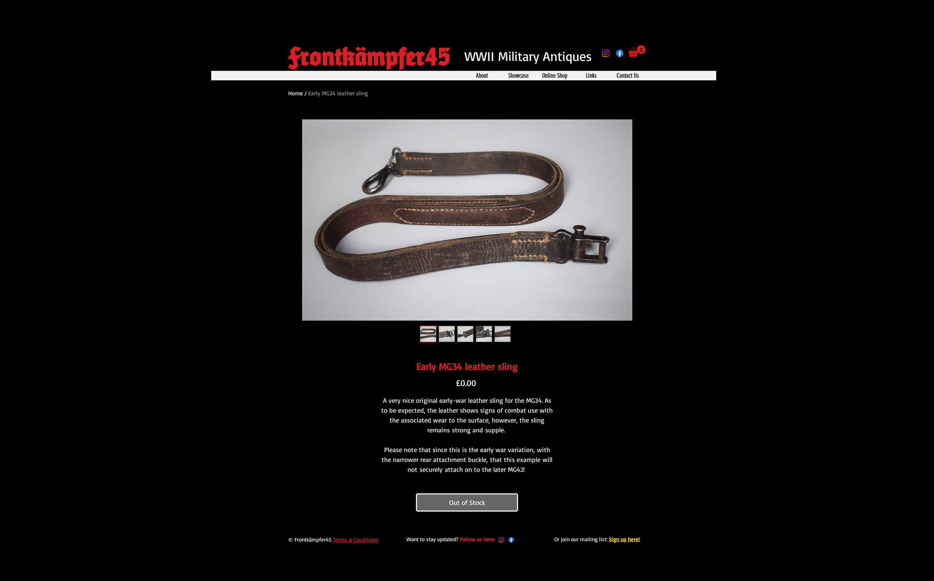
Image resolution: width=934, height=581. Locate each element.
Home (295, 93)
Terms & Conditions (355, 539)
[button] (636, 51)
